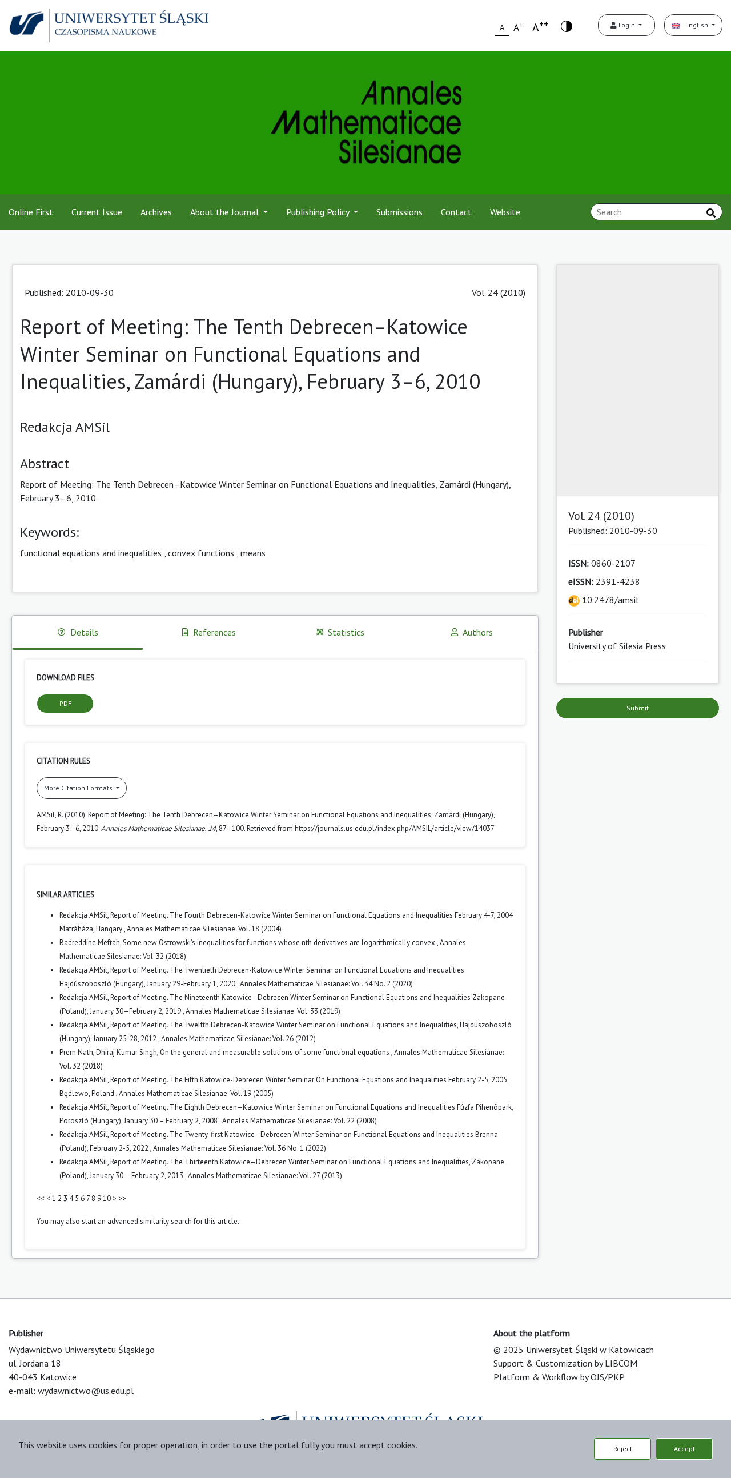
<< (41, 1198)
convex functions (201, 553)
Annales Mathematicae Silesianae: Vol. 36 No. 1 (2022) (239, 1148)
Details (84, 632)
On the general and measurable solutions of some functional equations (275, 1052)
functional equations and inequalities (91, 553)
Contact (456, 212)
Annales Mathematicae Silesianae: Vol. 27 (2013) (265, 1175)
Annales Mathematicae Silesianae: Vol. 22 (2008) (299, 1121)
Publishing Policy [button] (318, 212)
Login (627, 25)
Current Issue (96, 212)
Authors (478, 632)
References (214, 632)
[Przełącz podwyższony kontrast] (566, 25)
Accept (684, 1448)
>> (122, 1198)
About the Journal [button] (225, 212)
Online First (31, 212)
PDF (65, 703)
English (695, 25)
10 (107, 1198)
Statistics (346, 632)
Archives (156, 212)
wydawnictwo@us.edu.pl (86, 1390)
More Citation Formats (79, 788)
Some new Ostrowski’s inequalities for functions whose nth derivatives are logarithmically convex (280, 942)
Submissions (399, 212)
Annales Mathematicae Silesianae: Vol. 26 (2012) (238, 1038)
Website (505, 212)
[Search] (711, 213)
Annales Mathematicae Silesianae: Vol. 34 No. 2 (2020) (326, 984)
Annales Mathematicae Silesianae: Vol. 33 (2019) (263, 1011)
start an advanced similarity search (137, 1221)
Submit (637, 708)
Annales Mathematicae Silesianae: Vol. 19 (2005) (196, 1093)
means (253, 553)
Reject (622, 1448)
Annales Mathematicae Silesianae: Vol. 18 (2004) (204, 929)
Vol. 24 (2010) (498, 292)
